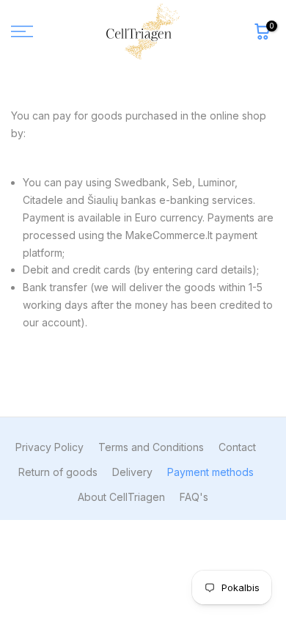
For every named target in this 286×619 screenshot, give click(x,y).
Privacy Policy (49, 447)
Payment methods (210, 472)
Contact (237, 447)
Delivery (132, 472)
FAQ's (194, 497)
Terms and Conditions (151, 447)
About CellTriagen (121, 497)
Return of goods (58, 472)
